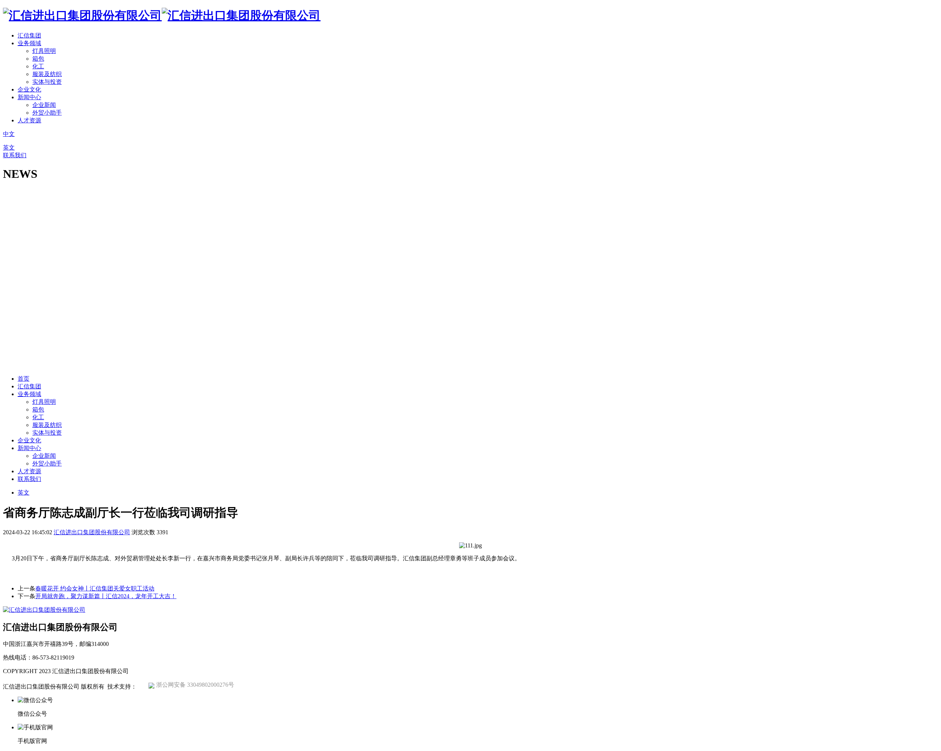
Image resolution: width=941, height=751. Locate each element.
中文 (9, 134)
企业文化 (29, 89)
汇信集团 (29, 35)
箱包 (38, 58)
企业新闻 (44, 105)
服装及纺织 (47, 74)
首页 (23, 379)
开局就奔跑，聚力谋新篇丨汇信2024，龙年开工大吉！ (105, 596)
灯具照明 (44, 51)
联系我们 (14, 155)
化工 (38, 66)
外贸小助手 (47, 112)
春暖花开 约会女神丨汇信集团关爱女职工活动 (94, 588)
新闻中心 (29, 97)
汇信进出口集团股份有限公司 (92, 532)
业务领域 (29, 43)
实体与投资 (47, 82)
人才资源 (29, 120)
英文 (9, 147)
